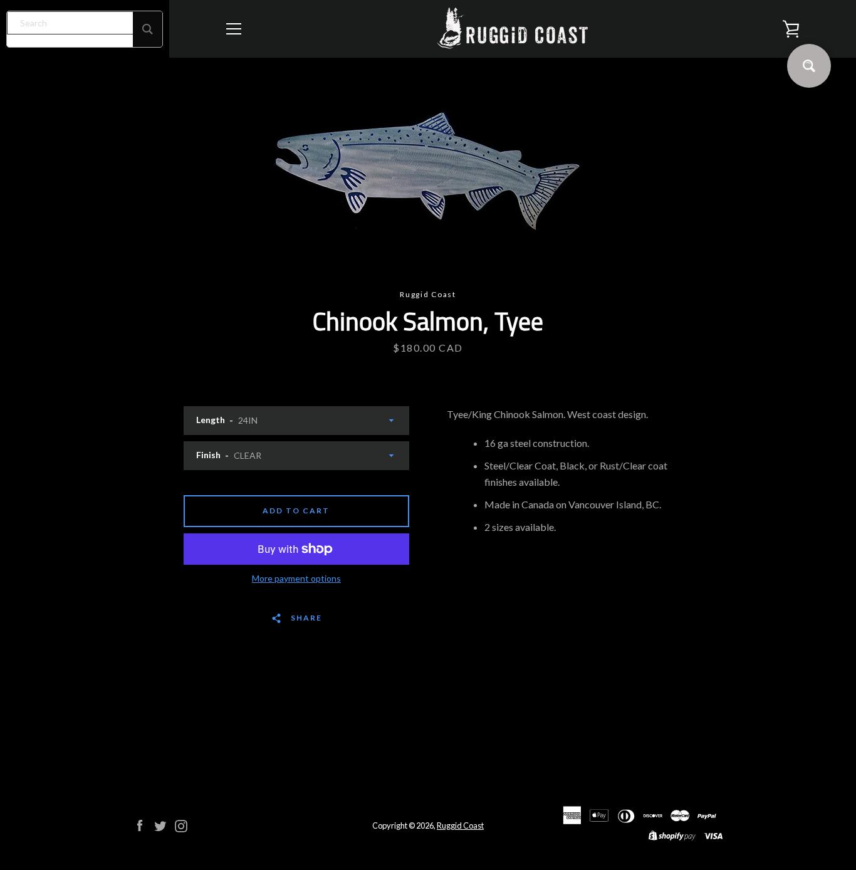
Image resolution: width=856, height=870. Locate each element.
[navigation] (233, 29)
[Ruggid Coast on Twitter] (160, 825)
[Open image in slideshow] (428, 173)
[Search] (147, 29)
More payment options (296, 578)
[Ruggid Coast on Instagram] (181, 825)
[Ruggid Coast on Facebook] (139, 825)
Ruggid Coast (460, 825)
